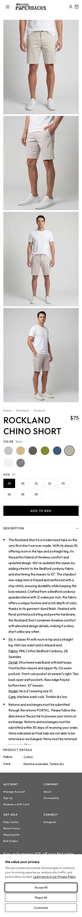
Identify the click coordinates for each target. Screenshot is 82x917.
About (47, 791)
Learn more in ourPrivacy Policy (54, 877)
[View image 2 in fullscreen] (41, 163)
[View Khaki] (21, 451)
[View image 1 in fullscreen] (41, 67)
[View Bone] (69, 451)
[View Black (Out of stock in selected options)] (21, 463)
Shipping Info (11, 834)
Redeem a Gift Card (16, 804)
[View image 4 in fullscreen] (41, 355)
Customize (41, 907)
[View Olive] (45, 451)
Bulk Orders (10, 841)
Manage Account (14, 791)
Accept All (41, 887)
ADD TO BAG (41, 510)
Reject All (41, 897)
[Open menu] (7, 7)
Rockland (22, 410)
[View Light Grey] (8, 451)
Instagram (50, 822)
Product (39, 410)
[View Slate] (57, 451)
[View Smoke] (33, 451)
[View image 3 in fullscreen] (41, 259)
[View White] (8, 463)
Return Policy (11, 828)
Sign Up (8, 798)
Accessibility (51, 798)
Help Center (11, 822)
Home (7, 410)
